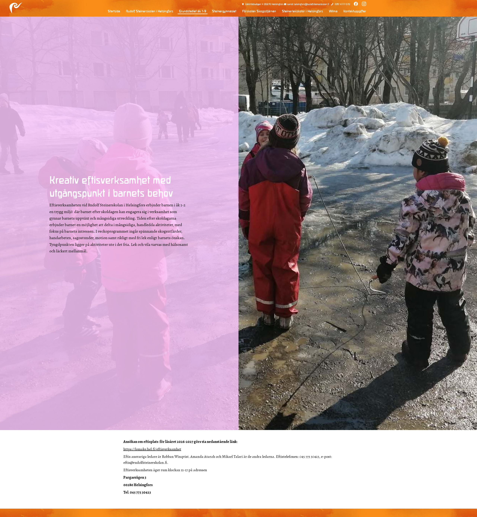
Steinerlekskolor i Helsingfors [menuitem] (302, 11)
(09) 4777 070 (342, 4)
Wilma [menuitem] (333, 11)
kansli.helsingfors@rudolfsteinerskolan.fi (308, 4)
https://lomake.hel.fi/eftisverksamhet (152, 449)
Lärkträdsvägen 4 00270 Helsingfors (264, 4)
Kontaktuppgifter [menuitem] (354, 11)
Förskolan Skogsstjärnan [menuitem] (259, 11)
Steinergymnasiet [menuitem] (224, 11)
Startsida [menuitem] (114, 11)
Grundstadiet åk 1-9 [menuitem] (192, 11)
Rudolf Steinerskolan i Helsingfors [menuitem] (149, 11)
